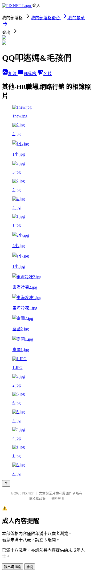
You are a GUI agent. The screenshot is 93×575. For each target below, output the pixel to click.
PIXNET (28, 493)
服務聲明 (57, 498)
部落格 (30, 73)
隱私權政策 (37, 498)
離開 (29, 567)
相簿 (13, 73)
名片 (47, 73)
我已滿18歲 (12, 567)
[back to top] (6, 483)
